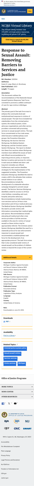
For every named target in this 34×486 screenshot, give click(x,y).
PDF (7, 321)
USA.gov (4, 473)
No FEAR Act (5, 464)
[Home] (16, 11)
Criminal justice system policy (15, 348)
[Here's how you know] (17, 3)
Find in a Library (9, 335)
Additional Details (10, 257)
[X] (9, 404)
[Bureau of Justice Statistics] (17, 423)
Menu (29, 11)
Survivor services (10, 358)
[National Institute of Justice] (27, 422)
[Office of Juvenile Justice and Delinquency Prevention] (6, 430)
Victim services (9, 363)
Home (3, 18)
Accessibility (5, 442)
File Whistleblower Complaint (10, 446)
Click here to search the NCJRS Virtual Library (17, 40)
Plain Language (6, 451)
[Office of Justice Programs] (4, 11)
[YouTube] (16, 404)
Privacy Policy (5, 455)
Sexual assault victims (12, 353)
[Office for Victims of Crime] (17, 430)
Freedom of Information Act (10, 469)
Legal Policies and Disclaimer (10, 460)
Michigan (21, 363)
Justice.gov (4, 478)
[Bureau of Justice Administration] (6, 422)
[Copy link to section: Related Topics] (17, 344)
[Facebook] (4, 404)
